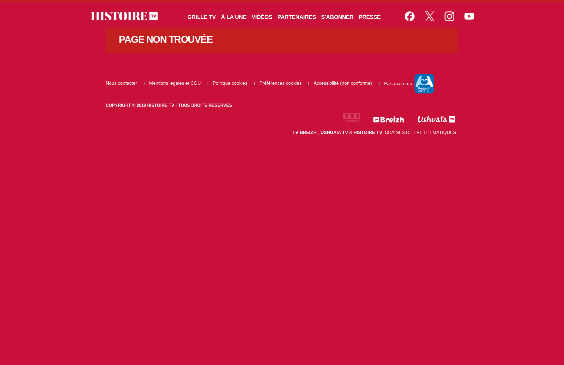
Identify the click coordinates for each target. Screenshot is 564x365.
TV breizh (305, 132)
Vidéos (262, 17)
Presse (370, 17)
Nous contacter (122, 83)
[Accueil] (126, 16)
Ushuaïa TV (334, 132)
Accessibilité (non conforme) (343, 83)
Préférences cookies (281, 83)
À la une (233, 17)
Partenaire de (399, 83)
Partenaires (296, 17)
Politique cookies (231, 83)
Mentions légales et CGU (175, 83)
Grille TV (201, 17)
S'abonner (337, 17)
